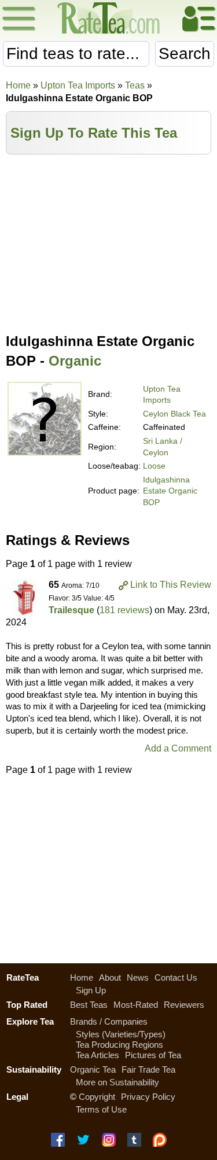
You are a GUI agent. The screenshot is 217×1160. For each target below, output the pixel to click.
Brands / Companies (109, 1021)
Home (18, 85)
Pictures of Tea (153, 1055)
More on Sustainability (117, 1082)
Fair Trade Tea (148, 1069)
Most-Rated (135, 1005)
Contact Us (176, 977)
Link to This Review (170, 585)
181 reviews (124, 610)
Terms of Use (101, 1109)
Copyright (97, 1097)
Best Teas (89, 1005)
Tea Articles (97, 1055)
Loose (154, 465)
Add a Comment (178, 748)
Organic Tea (93, 1069)
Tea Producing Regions (119, 1044)
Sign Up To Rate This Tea (93, 133)
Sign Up (91, 990)
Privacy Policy (148, 1097)
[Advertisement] (108, 241)
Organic (75, 361)
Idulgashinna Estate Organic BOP (170, 491)
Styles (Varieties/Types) (120, 1034)
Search (185, 53)
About (110, 977)
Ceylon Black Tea (174, 413)
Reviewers (184, 1005)
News (138, 977)
